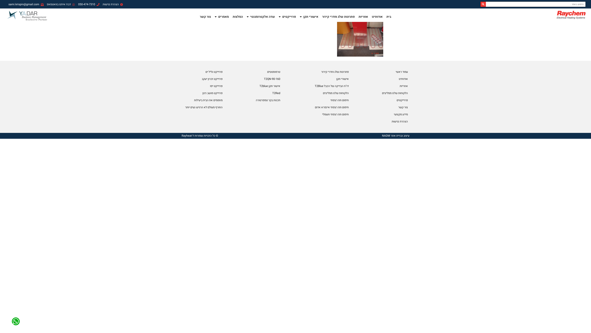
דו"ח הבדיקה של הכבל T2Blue (332, 86)
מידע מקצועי (401, 114)
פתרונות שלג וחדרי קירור (338, 16)
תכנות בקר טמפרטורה (268, 100)
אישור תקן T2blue (269, 86)
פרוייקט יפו (216, 86)
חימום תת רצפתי (339, 100)
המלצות (238, 16)
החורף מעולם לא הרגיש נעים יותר (204, 107)
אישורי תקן (310, 16)
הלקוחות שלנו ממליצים (395, 93)
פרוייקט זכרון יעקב (212, 79)
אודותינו (377, 16)
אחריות (363, 16)
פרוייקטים (289, 16)
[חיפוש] (483, 4)
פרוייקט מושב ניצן (212, 93)
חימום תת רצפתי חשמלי (335, 114)
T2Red (276, 93)
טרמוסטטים (273, 72)
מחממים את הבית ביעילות (208, 100)
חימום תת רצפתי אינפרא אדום (332, 107)
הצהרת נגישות (400, 121)
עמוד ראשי (402, 72)
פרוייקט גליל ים (214, 72)
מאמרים (223, 16)
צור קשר (205, 16)
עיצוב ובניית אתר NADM (395, 136)
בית (388, 16)
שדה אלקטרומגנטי (262, 16)
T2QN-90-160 (272, 79)
